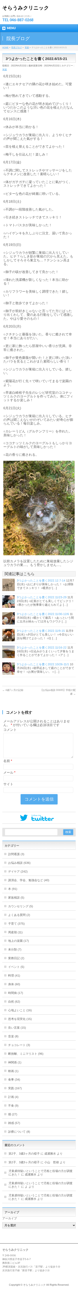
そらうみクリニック (25, 8)
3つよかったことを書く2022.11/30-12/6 (43, 614)
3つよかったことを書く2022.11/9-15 (41, 630)
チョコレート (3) (19, 1045)
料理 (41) (14, 975)
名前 (7, 761)
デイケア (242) (18, 871)
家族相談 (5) (16, 897)
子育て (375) (16, 923)
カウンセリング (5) (20, 906)
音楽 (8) (13, 1036)
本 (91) (12, 888)
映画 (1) (13, 1071)
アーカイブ (9, 1218)
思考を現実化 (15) (20, 1019)
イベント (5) (16, 966)
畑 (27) (12, 1114)
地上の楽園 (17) (18, 940)
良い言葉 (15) (17, 1027)
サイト (8, 784)
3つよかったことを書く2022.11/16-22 (42, 647)
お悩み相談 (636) (19, 862)
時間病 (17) (15, 993)
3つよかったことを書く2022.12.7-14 (41, 580)
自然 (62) (14, 1001)
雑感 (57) (14, 1123)
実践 (4, 69)
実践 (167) (15, 1088)
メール (9, 772)
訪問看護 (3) (16, 854)
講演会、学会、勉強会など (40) (28, 880)
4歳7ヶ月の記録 (12, 690)
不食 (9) (13, 1105)
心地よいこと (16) (20, 1010)
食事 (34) (14, 1079)
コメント (10, 729)
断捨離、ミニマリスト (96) (25, 1053)
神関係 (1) (14, 1062)
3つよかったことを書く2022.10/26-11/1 (43, 664)
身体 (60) (14, 984)
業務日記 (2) (16, 958)
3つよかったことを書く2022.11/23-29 (42, 597)
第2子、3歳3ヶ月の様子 (24, 1153)
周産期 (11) (15, 932)
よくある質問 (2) (19, 915)
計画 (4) (13, 1097)
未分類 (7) (14, 949)
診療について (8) (19, 1131)
